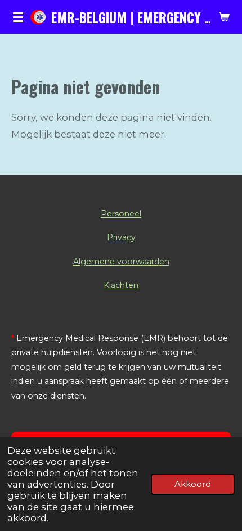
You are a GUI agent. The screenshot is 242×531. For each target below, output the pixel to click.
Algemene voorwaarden (121, 261)
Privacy (121, 237)
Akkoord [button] (192, 484)
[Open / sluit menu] (18, 17)
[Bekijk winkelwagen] (224, 17)
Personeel (121, 214)
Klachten (121, 285)
